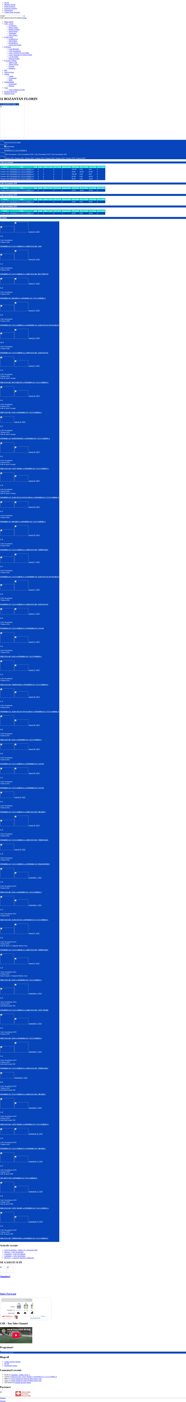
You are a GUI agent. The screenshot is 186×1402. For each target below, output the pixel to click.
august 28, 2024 (34, 507)
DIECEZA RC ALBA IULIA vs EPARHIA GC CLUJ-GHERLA (24, 920)
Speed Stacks (13, 31)
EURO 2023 (8, 37)
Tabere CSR (13, 62)
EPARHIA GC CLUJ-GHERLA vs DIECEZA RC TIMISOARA (24, 550)
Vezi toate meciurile (6, 1352)
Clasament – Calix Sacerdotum (14, 1254)
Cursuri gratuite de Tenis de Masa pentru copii (26, 1379)
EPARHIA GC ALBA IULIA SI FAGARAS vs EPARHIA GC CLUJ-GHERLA (29, 497)
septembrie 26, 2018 (36, 1134)
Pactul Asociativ (9, 6)
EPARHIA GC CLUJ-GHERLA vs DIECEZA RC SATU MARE (24, 1010)
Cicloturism (12, 78)
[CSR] (23, 18)
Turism (6, 74)
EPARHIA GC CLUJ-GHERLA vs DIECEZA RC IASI (21, 246)
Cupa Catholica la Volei (17, 90)
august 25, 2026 (34, 283)
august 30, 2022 (34, 773)
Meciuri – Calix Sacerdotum (13, 1252)
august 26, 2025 (34, 396)
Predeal (43, 1316)
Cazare (11, 76)
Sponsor (3, 1398)
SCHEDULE (13, 39)
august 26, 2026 (34, 232)
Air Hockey (13, 26)
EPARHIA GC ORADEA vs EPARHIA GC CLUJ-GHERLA (23, 298)
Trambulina (12, 33)
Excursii (11, 66)
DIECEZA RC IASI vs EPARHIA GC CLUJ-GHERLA (21, 412)
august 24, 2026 (34, 338)
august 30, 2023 (34, 697)
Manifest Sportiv (10, 5)
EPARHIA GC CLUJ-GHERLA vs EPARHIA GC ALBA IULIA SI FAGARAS (29, 325)
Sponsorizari (8, 10)
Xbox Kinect (13, 35)
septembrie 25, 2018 (36, 1161)
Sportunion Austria (10, 1366)
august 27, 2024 (34, 562)
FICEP (6, 3)
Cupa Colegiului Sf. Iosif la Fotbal (20, 55)
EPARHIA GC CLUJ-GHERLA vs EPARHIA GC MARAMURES (25, 864)
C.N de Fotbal (13, 57)
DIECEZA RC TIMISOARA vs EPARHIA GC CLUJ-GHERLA (24, 685)
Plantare (11, 86)
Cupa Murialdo (14, 49)
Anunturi (5, 1276)
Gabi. (6, 1381)
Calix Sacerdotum (15, 51)
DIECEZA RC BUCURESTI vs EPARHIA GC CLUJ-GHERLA (24, 382)
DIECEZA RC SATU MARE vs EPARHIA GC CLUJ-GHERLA (24, 468)
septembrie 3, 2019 (35, 1052)
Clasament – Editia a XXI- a (20, 1375)
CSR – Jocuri (8, 24)
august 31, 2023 (34, 642)
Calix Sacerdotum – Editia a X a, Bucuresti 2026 (20, 1250)
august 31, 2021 (34, 933)
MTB (10, 80)
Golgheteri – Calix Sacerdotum (14, 1256)
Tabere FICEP (13, 64)
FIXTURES (13, 41)
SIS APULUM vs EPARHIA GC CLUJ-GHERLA (18, 1178)
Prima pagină (8, 22)
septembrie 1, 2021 (35, 878)
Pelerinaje (12, 68)
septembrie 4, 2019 (35, 993)
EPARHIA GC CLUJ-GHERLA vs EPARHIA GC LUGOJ (22, 628)
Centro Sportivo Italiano (12, 1362)
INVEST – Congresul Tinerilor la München (19, 1258)
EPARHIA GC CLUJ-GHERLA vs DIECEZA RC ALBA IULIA (24, 353)
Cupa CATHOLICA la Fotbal (19, 53)
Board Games (13, 27)
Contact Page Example (12, 12)
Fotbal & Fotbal (14, 59)
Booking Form (9, 94)
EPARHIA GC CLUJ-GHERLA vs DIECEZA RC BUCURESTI (24, 274)
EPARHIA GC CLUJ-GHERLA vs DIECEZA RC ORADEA (23, 812)
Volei (6, 88)
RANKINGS (13, 43)
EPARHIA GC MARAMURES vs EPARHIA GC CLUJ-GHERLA (25, 438)
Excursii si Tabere (10, 60)
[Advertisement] (39, 1285)
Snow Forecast (8, 1293)
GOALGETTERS (15, 45)
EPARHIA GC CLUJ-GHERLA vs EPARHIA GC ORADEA (23, 1148)
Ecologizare (13, 84)
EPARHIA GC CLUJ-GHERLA (15, 150)
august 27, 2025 (34, 366)
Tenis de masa (9, 72)
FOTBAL (7, 47)
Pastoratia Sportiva (10, 8)
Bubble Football (14, 29)
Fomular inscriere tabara (23, 1382)
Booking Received (10, 92)
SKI (5, 70)
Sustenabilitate (9, 82)
